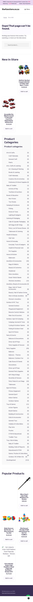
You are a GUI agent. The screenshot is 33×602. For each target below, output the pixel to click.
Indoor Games (13, 398)
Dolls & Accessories (15, 417)
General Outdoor (14, 306)
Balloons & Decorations (16, 338)
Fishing (11, 208)
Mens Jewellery (13, 274)
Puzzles (11, 430)
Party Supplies (11, 348)
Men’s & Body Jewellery (16, 296)
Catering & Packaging (13, 218)
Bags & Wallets (14, 264)
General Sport (13, 394)
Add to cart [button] (24, 91)
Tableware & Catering (16, 231)
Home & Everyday (12, 241)
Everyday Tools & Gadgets (17, 245)
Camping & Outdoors (13, 205)
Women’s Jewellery (15, 299)
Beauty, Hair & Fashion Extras (18, 292)
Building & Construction (16, 414)
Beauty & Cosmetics (15, 268)
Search (16, 599)
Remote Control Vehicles (16, 312)
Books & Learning (14, 172)
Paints (11, 162)
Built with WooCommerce (8, 593)
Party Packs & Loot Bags (16, 381)
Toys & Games (11, 404)
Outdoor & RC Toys (12, 302)
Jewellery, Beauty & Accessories (16, 284)
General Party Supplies (16, 371)
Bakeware (12, 258)
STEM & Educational (15, 434)
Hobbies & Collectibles (16, 424)
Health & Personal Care (16, 248)
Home (5, 17)
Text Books (12, 202)
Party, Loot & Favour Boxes (17, 228)
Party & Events (11, 335)
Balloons (11, 352)
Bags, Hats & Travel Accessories (15, 288)
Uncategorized (11, 460)
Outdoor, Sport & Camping (14, 319)
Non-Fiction (12, 199)
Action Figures (13, 407)
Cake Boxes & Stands (15, 361)
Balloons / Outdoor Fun (16, 358)
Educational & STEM (15, 450)
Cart (25, 597)
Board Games (13, 411)
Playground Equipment (16, 309)
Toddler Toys (13, 437)
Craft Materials (13, 156)
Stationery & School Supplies (18, 182)
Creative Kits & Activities (16, 179)
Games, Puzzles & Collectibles (18, 453)
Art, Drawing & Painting (16, 169)
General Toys (13, 421)
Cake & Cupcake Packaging (17, 222)
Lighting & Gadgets (15, 215)
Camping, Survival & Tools (17, 322)
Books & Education (12, 195)
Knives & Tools (13, 212)
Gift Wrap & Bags (14, 375)
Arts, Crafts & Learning (13, 166)
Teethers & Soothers (15, 192)
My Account (5, 599)
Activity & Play (13, 189)
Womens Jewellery (15, 281)
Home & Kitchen (11, 254)
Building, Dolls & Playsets (17, 447)
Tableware (12, 384)
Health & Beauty (11, 235)
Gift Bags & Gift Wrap (15, 225)
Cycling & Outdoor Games (17, 325)
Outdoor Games (14, 401)
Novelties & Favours (15, 378)
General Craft (13, 159)
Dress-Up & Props (14, 342)
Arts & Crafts (10, 153)
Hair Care (11, 238)
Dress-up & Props (14, 368)
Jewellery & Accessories (14, 261)
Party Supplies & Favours (16, 345)
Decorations (12, 365)
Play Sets (12, 427)
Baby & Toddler (11, 185)
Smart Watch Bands (15, 277)
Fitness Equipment (14, 391)
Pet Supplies (13, 251)
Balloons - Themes (15, 355)
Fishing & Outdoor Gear (16, 329)
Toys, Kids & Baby (12, 440)
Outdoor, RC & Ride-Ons (16, 457)
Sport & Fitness (13, 332)
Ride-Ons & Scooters (15, 315)
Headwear (12, 271)
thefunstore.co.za (10, 9)
